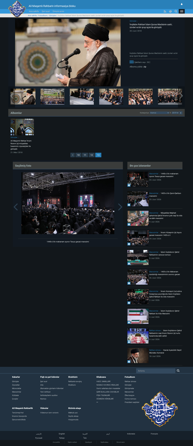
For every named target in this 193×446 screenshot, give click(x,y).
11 (85, 155)
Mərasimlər (153, 174)
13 (98, 155)
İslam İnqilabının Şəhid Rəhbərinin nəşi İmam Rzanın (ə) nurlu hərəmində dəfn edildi (165, 333)
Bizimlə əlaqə (74, 408)
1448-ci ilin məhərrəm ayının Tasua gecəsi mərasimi (68, 242)
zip (144, 66)
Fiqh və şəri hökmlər (49, 377)
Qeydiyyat (88, 442)
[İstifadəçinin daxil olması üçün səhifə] (182, 4)
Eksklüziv (73, 377)
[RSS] (165, 11)
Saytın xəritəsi (72, 442)
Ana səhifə (34, 11)
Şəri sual (46, 11)
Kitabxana (101, 377)
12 (91, 155)
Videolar (44, 408)
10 (78, 155)
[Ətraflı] (131, 62)
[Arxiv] (110, 402)
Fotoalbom (42, 15)
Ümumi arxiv (58, 11)
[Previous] (72, 155)
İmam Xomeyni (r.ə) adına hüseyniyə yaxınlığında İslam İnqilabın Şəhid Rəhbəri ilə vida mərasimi (165, 294)
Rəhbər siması (155, 330)
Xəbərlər (16, 377)
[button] (182, 11)
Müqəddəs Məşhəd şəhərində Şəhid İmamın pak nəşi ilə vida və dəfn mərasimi (165, 215)
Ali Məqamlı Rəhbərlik (22, 408)
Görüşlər (52, 15)
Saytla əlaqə (104, 442)
